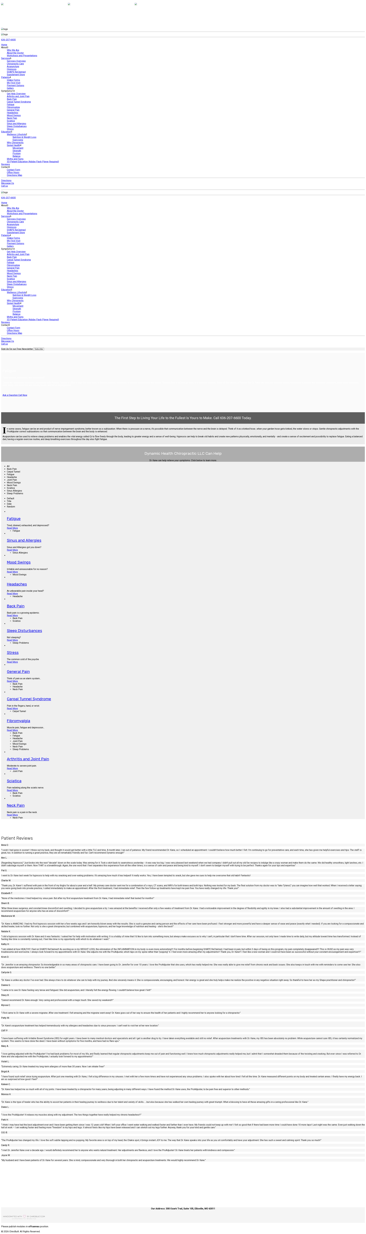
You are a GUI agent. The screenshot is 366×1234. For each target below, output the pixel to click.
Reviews (5, 164)
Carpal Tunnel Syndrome (19, 101)
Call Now (22, 395)
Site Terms (12, 1193)
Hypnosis (11, 69)
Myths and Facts (15, 159)
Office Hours (13, 172)
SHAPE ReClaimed (16, 72)
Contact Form (13, 169)
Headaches (12, 112)
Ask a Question (10, 395)
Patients (5, 77)
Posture (17, 153)
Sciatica (11, 120)
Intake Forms (13, 80)
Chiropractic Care (15, 63)
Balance (16, 156)
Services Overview (16, 61)
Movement (18, 148)
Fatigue (10, 104)
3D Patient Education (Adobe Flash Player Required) (33, 161)
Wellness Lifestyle (16, 134)
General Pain (13, 110)
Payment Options (15, 85)
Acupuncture (13, 66)
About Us (11, 1187)
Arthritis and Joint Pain (18, 96)
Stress (10, 129)
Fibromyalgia (13, 107)
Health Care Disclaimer (18, 1195)
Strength (17, 150)
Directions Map (14, 175)
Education (6, 131)
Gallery (10, 88)
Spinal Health (13, 145)
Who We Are (13, 50)
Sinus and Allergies (16, 123)
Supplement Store (16, 74)
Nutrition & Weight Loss (24, 137)
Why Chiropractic (15, 142)
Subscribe (39, 349)
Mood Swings (14, 115)
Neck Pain (12, 118)
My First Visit (13, 82)
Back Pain (12, 99)
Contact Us (12, 1190)
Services (5, 58)
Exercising (18, 140)
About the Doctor (15, 53)
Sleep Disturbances (17, 126)
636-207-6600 (8, 39)
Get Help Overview (16, 93)
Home (4, 44)
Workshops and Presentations (22, 55)
